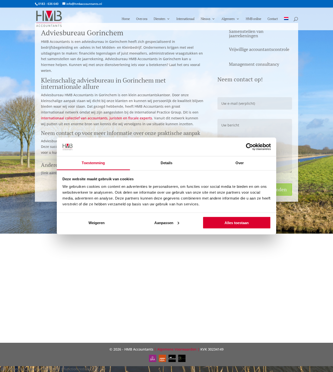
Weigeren (96, 222)
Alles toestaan (237, 222)
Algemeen (228, 19)
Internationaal (185, 19)
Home (126, 19)
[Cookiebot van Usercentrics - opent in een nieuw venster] (249, 146)
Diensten (159, 19)
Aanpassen (163, 222)
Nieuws (205, 19)
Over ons (141, 19)
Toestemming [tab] (93, 163)
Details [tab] (167, 163)
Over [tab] (239, 163)
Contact (272, 19)
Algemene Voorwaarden (176, 349)
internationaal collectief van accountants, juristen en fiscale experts (96, 118)
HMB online (253, 19)
